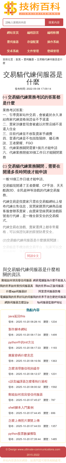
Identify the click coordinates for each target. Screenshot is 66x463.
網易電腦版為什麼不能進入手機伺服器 (49, 282)
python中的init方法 (21, 342)
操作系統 (53, 42)
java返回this (16, 316)
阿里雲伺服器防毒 (49, 291)
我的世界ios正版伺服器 (49, 286)
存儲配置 (33, 42)
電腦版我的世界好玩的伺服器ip (16, 298)
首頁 (18, 59)
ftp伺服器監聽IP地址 (49, 302)
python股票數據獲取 (22, 433)
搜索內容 (54, 22)
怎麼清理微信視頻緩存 (24, 368)
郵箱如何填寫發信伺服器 (16, 280)
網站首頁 (13, 32)
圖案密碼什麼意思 (20, 355)
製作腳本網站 (17, 329)
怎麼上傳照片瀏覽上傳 (24, 420)
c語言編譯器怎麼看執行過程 (27, 381)
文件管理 (33, 51)
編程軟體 (53, 32)
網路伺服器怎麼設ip (17, 302)
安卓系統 (13, 51)
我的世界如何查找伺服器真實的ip (16, 287)
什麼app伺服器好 (16, 291)
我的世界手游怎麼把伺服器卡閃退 (49, 298)
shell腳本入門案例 (21, 407)
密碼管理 (53, 51)
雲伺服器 (13, 42)
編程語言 (33, 32)
